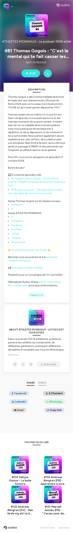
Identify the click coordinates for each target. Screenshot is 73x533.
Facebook (17, 225)
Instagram (17, 204)
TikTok (15, 233)
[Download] (48, 73)
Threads (16, 237)
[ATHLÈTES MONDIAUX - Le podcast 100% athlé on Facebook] (15, 364)
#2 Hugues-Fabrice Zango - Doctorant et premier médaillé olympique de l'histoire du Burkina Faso (36, 182)
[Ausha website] (62, 5)
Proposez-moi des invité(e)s (27, 267)
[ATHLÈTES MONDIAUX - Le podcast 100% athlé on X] (23, 364)
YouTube (16, 229)
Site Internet (18, 242)
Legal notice (63, 527)
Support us (36, 295)
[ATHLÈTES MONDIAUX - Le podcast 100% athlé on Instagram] (31, 364)
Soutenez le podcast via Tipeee (29, 250)
